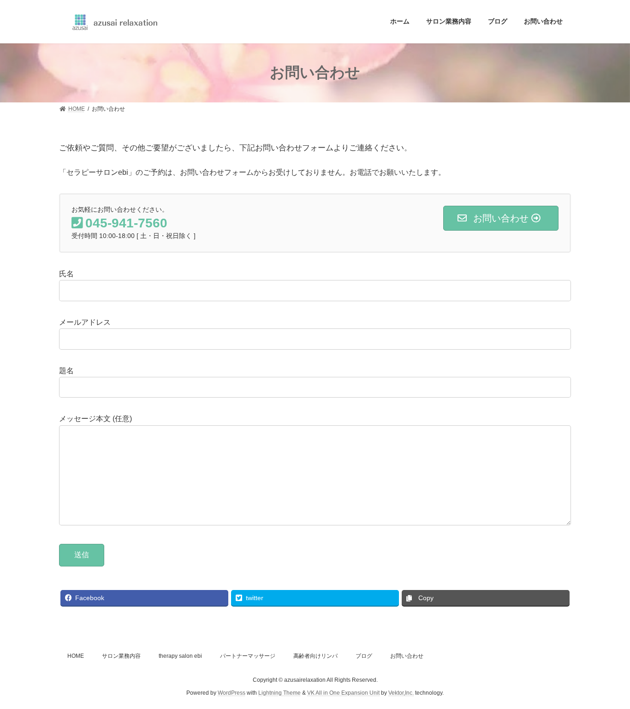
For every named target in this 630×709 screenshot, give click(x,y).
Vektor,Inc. (401, 693)
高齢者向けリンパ (315, 656)
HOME (75, 656)
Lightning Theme (279, 693)
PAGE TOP (606, 679)
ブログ (364, 656)
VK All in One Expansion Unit (343, 693)
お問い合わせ (406, 656)
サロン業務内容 (121, 656)
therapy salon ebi (180, 656)
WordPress (231, 693)
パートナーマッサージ (247, 656)
